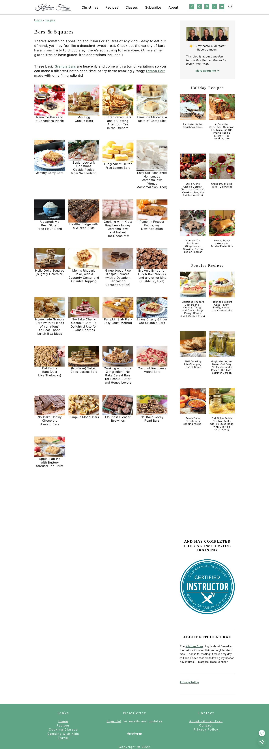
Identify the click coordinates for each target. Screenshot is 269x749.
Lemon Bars (155, 71)
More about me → (207, 70)
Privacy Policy (189, 682)
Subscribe (153, 7)
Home (38, 20)
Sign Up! (114, 721)
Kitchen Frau (194, 646)
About (173, 7)
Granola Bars (65, 66)
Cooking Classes (63, 729)
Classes (132, 7)
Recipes (111, 7)
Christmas (90, 7)
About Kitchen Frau (206, 721)
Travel (63, 737)
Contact (206, 725)
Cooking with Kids (63, 733)
